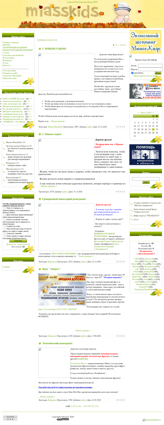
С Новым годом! (52, 134)
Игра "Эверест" (51, 269)
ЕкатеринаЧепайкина (144, 289)
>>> (30, 98)
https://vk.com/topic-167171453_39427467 (57, 309)
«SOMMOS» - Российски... (14, 121)
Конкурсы (7, 60)
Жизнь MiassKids (14, 142)
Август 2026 (146, 112)
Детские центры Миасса (17, 146)
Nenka (136, 271)
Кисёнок (149, 269)
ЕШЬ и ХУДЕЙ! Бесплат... (14, 98)
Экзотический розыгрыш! (57, 343)
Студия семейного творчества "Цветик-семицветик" (147, 204)
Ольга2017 (144, 287)
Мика (137, 261)
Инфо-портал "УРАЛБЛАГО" (147, 215)
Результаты (12, 244)
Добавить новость (47, 40)
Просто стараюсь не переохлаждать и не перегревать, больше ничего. (16, 210)
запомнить (138, 73)
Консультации (12, 177)
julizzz (89, 127)
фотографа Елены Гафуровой (107, 241)
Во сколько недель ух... (13, 109)
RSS (96, 2)
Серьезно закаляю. (14, 233)
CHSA (137, 259)
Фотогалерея (8, 58)
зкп (154, 279)
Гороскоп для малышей (13, 55)
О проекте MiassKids (12, 75)
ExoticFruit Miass (78, 363)
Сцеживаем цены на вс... (14, 114)
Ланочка (136, 266)
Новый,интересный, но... (14, 119)
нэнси (146, 279)
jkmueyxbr (149, 259)
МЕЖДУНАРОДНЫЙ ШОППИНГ (18, 50)
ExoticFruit (82, 359)
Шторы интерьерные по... (14, 106)
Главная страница (11, 42)
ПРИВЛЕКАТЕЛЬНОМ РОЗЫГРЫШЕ (104, 234)
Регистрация (80, 2)
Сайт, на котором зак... (13, 104)
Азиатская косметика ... (13, 101)
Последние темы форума (18, 93)
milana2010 (149, 271)
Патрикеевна (150, 266)
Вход (90, 2)
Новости (6, 65)
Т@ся (154, 264)
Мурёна (152, 274)
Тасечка (135, 279)
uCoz (136, 219)
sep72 (137, 269)
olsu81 (138, 282)
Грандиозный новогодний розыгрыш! (64, 199)
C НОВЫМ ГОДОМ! (54, 48)
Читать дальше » (58, 121)
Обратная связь (9, 78)
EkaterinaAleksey (144, 284)
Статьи (6, 52)
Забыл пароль (139, 76)
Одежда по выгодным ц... (14, 116)
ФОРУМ (6, 45)
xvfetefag (149, 282)
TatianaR (152, 276)
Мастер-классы (13, 169)
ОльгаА (134, 264)
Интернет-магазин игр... (13, 111)
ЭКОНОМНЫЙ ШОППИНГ (15, 47)
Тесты (5, 63)
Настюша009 (138, 274)
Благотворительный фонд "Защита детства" (145, 210)
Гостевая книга (9, 70)
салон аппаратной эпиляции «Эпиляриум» (106, 246)
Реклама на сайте (10, 73)
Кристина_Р (137, 276)
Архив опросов (23, 244)
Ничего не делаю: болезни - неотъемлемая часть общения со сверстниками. (16, 222)
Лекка (144, 264)
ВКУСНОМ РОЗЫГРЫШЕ (64, 253)
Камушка (148, 261)
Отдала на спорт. (13, 226)
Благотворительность (15, 154)
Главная (70, 2)
